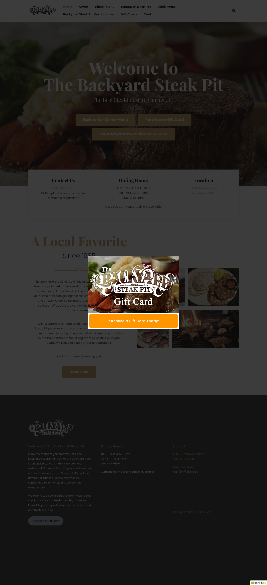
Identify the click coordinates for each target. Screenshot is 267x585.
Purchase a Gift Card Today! (133, 321)
